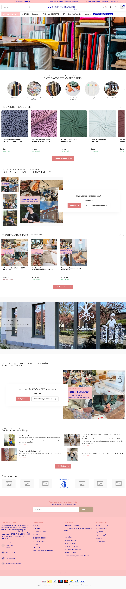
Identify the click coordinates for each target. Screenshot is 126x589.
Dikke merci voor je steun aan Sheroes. (76, 556)
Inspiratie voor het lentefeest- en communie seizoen (102, 453)
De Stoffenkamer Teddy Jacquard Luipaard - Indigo (12, 140)
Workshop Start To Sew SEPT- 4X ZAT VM (14, 269)
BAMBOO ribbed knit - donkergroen (69, 140)
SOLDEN (35, 544)
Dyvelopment (87, 585)
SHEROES (25, 14)
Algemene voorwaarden (72, 525)
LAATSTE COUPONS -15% (103, 14)
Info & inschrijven (62, 287)
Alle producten (101, 541)
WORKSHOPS (37, 535)
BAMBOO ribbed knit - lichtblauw (99, 140)
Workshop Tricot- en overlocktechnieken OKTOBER (43, 269)
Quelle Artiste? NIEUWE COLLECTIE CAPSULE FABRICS (101, 435)
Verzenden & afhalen (71, 543)
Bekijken (73, 205)
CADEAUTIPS (37, 547)
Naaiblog (87, 14)
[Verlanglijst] (116, 7)
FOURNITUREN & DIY (39, 531)
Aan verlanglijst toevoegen (95, 205)
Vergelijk (98, 538)
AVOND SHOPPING (70, 552)
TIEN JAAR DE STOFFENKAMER (54, 14)
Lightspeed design (76, 585)
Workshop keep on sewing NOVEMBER (71, 269)
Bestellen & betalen (70, 540)
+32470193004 (10, 552)
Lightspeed (66, 585)
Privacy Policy (68, 537)
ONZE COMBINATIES (39, 538)
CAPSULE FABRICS (39, 541)
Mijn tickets (99, 531)
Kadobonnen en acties (71, 534)
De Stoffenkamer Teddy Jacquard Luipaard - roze (41, 140)
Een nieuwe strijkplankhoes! (30, 451)
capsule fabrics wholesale (72, 549)
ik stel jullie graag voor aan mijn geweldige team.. (78, 530)
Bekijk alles (62, 466)
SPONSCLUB (24, 435)
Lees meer (22, 444)
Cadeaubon (36, 14)
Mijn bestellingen (101, 528)
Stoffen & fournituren (71, 546)
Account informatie (102, 525)
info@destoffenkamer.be (13, 563)
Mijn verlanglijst (101, 535)
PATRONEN (36, 528)
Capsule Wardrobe (74, 14)
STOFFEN (36, 525)
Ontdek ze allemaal (62, 158)
